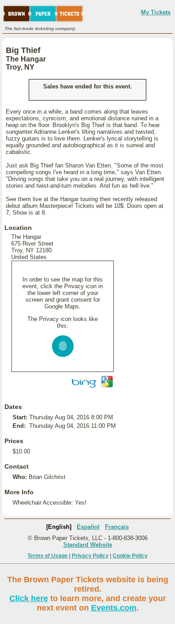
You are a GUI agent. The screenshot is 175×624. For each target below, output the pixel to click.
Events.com (113, 607)
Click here (28, 598)
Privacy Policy (90, 556)
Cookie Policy (130, 556)
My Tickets (156, 12)
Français (117, 526)
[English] (58, 526)
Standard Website (87, 544)
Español (88, 526)
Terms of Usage (47, 556)
